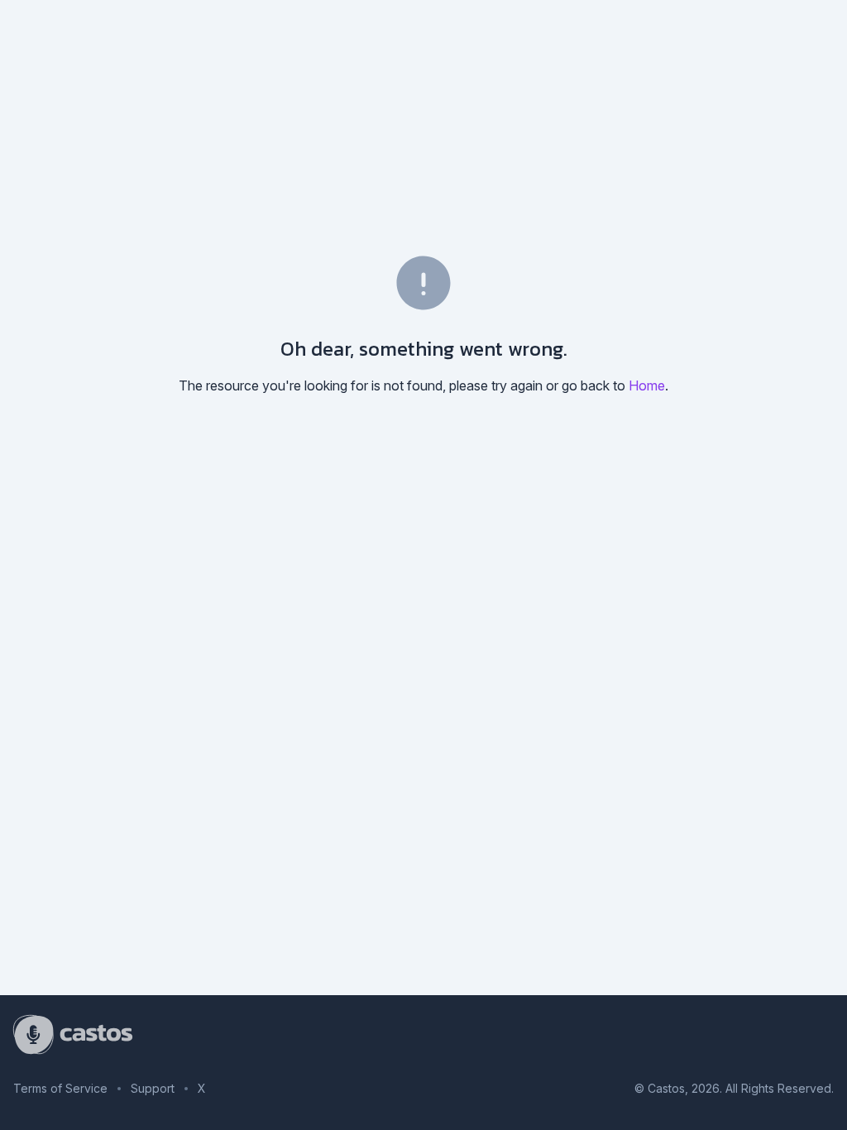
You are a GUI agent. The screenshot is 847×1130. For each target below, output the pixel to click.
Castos (666, 1088)
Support (153, 1088)
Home (647, 385)
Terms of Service (60, 1088)
